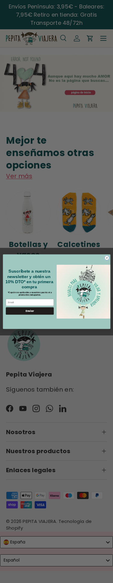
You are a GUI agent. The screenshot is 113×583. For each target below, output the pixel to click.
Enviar (30, 310)
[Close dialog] (106, 257)
